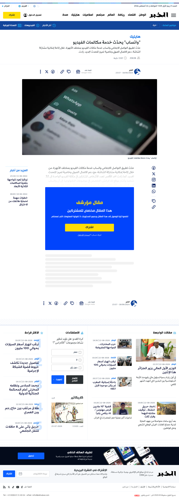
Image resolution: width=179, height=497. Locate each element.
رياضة (121, 15)
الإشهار (142, 487)
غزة (154, 25)
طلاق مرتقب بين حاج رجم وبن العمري (22, 410)
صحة (65, 15)
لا (76, 360)
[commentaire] (68, 72)
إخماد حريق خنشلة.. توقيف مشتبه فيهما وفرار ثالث (146, 411)
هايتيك (75, 15)
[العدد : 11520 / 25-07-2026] (67, 413)
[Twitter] (9, 487)
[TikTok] (13, 487)
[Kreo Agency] (137, 495)
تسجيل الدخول (84, 235)
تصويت (59, 380)
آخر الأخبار (46, 25)
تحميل (31, 456)
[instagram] (154, 180)
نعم (75, 352)
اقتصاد (132, 15)
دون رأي (73, 368)
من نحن (126, 487)
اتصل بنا (134, 487)
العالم (111, 15)
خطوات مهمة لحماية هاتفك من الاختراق (18, 201)
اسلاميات (88, 15)
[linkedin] (154, 185)
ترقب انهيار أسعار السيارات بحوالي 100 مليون (105, 365)
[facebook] (53, 72)
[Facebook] (22, 487)
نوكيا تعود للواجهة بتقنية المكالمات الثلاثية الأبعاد (17, 183)
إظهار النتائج (74, 379)
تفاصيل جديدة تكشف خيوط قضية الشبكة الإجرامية (24, 367)
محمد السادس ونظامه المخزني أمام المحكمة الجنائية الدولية (24, 390)
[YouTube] (17, 487)
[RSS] (4, 487)
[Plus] (40, 72)
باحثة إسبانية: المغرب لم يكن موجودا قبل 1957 (104, 385)
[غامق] (38, 6)
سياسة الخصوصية (169, 487)
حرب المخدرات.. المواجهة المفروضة (105, 345)
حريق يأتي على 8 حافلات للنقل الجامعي (22, 429)
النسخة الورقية (10, 25)
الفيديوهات (29, 25)
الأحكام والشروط (154, 487)
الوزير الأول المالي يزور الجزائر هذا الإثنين (157, 370)
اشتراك (89, 227)
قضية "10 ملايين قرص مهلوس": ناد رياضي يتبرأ (102, 410)
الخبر (131, 70)
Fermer (173, 15)
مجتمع (100, 15)
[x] (46, 72)
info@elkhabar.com (41, 495)
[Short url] (62, 72)
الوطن (142, 15)
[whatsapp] (154, 191)
